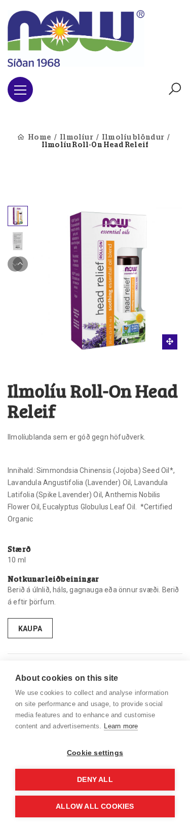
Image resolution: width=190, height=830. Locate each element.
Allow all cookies (95, 806)
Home (39, 137)
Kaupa (30, 629)
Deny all (95, 779)
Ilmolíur (76, 137)
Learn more (121, 726)
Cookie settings (95, 753)
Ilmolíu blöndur (133, 137)
